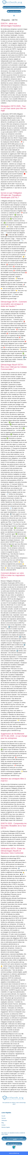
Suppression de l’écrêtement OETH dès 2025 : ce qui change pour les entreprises (14, 736)
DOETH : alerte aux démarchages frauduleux (11, 24)
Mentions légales (6, 1127)
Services (4, 1118)
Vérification (4, 1120)
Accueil (3, 1116)
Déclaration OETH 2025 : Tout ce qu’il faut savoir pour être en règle (13, 108)
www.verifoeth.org (14, 1153)
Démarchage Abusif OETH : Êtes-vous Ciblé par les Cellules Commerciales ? (14, 367)
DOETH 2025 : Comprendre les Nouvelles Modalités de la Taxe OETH (14, 825)
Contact (3, 1125)
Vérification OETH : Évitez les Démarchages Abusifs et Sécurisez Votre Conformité (13, 850)
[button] (14, 15)
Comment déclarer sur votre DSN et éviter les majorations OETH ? (13, 575)
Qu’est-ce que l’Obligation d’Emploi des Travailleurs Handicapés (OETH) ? (11, 195)
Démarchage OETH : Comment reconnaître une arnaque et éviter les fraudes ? (14, 304)
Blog (3, 1122)
